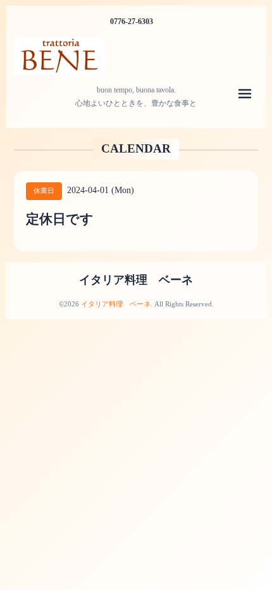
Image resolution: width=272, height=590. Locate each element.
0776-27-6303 (131, 21)
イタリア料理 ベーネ (136, 279)
